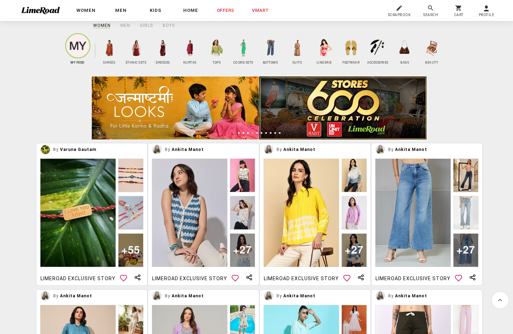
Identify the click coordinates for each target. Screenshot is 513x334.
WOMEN (102, 25)
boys (169, 25)
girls (146, 25)
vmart (260, 10)
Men (125, 25)
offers (225, 10)
